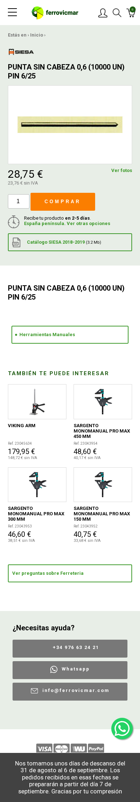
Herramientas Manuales (47, 334)
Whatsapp (76, 669)
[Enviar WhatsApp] (122, 728)
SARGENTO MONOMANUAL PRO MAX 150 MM (102, 514)
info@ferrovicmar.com (75, 690)
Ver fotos (121, 170)
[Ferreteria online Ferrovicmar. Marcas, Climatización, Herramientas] (55, 12)
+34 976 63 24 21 (76, 647)
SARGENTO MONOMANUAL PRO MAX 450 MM (102, 431)
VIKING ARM (22, 425)
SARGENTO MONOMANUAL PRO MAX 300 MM (36, 514)
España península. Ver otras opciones (67, 223)
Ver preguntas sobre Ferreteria (48, 573)
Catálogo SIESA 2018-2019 (63, 242)
